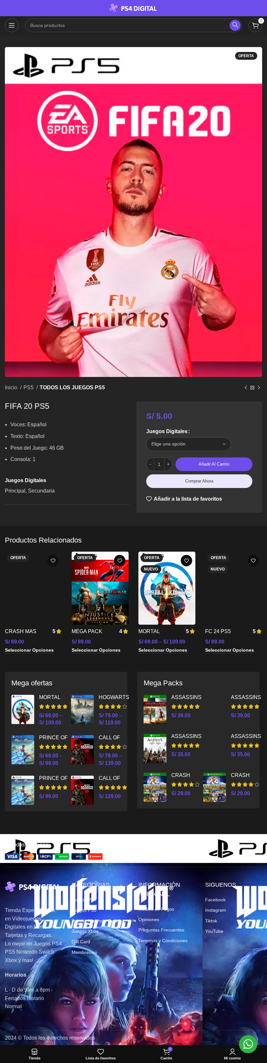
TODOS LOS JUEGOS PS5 (72, 387)
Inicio (12, 387)
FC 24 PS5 (218, 631)
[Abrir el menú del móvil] (12, 25)
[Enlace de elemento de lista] (100, 899)
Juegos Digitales (167, 431)
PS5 (29, 387)
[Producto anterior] (246, 388)
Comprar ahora (199, 481)
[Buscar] (235, 25)
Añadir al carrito (214, 464)
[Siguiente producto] (259, 388)
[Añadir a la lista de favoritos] (53, 560)
